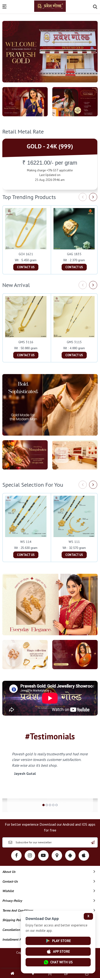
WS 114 (25, 542)
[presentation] (83, 197)
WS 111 (74, 542)
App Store (61, 951)
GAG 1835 (74, 254)
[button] (43, 805)
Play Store (61, 941)
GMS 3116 (25, 342)
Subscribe (92, 842)
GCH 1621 (26, 254)
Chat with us (61, 962)
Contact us (26, 267)
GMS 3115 (74, 342)
